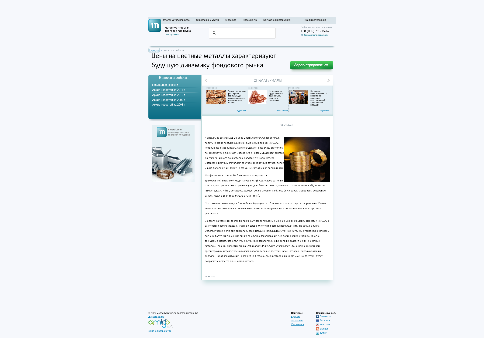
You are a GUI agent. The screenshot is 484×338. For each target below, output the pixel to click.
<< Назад (210, 276)
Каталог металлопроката (176, 20)
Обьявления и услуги (207, 20)
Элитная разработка (159, 331)
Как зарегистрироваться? (316, 35)
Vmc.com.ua (297, 324)
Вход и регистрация (315, 20)
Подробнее (241, 110)
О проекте (230, 20)
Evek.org (295, 317)
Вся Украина (171, 34)
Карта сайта (157, 317)
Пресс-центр (250, 20)
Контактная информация (276, 20)
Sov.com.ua (297, 320)
